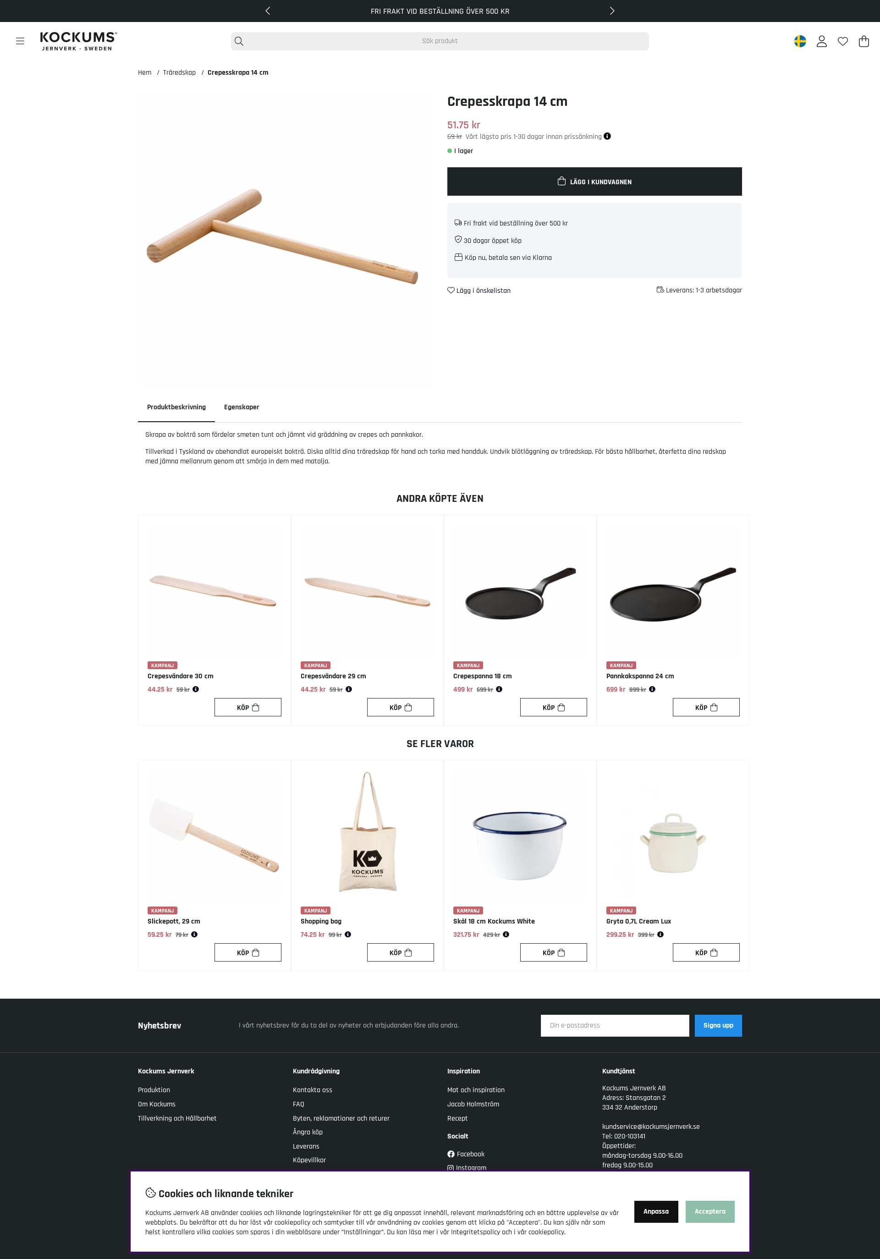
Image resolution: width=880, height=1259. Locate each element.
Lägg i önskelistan (483, 291)
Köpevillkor (309, 1160)
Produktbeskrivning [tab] (176, 407)
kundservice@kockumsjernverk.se (651, 1127)
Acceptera (710, 1211)
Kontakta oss (312, 1090)
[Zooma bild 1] (285, 239)
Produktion (154, 1090)
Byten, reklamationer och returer (341, 1118)
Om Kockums (157, 1104)
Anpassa (656, 1211)
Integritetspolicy (475, 1232)
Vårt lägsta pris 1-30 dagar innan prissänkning (535, 137)
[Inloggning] (821, 41)
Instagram (471, 1168)
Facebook (470, 1154)
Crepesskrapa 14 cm (238, 72)
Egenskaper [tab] (241, 407)
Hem (144, 72)
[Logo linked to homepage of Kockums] (78, 41)
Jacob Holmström (473, 1104)
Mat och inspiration (476, 1090)
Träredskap (179, 72)
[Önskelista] (843, 41)
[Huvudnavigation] (20, 41)
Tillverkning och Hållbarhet (177, 1118)
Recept (457, 1118)
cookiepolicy (546, 1232)
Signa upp (718, 1025)
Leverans (306, 1146)
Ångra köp (308, 1132)
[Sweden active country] (800, 41)
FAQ (298, 1104)
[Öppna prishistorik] (195, 690)
